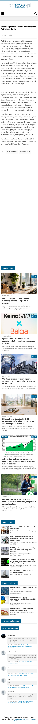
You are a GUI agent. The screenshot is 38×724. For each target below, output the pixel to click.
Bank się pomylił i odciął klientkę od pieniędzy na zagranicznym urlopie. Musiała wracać (22, 538)
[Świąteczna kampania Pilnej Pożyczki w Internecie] (3, 653)
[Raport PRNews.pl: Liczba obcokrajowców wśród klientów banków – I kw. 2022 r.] (5, 600)
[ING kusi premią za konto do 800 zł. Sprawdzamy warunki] (5, 573)
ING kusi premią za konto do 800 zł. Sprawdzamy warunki (21, 571)
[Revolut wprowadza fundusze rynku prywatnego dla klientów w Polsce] (3, 668)
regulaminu (18, 719)
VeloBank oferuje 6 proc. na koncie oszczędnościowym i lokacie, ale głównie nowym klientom (19, 501)
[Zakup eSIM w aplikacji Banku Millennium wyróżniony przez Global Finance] (3, 680)
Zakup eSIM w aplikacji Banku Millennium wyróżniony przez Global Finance (20, 686)
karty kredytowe (12, 152)
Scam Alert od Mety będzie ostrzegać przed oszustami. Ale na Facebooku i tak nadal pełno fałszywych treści (23, 561)
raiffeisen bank (25, 152)
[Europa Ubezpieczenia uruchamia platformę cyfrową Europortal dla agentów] (19, 283)
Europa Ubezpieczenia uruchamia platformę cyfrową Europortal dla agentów (16, 300)
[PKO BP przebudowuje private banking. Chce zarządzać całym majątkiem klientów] (5, 551)
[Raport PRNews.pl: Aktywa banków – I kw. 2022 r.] (5, 590)
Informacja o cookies (29, 719)
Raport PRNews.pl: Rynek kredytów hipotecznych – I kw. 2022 (21, 609)
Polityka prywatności (19, 721)
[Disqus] (19, 184)
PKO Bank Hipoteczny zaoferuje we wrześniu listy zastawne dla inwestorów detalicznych (18, 381)
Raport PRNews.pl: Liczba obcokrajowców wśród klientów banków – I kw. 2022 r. (23, 599)
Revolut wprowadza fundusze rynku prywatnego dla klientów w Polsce (20, 674)
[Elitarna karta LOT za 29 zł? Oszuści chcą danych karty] (5, 530)
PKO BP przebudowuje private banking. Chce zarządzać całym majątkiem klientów (23, 549)
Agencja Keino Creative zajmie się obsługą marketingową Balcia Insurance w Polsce (18, 341)
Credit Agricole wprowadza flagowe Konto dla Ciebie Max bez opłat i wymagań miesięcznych (21, 646)
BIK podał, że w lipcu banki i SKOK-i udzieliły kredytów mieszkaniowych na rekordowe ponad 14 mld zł (18, 421)
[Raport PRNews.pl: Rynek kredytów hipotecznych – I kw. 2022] (5, 611)
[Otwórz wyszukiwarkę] (35, 13)
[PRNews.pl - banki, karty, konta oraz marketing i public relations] (19, 5)
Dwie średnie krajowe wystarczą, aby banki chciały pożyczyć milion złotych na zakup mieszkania (18, 461)
